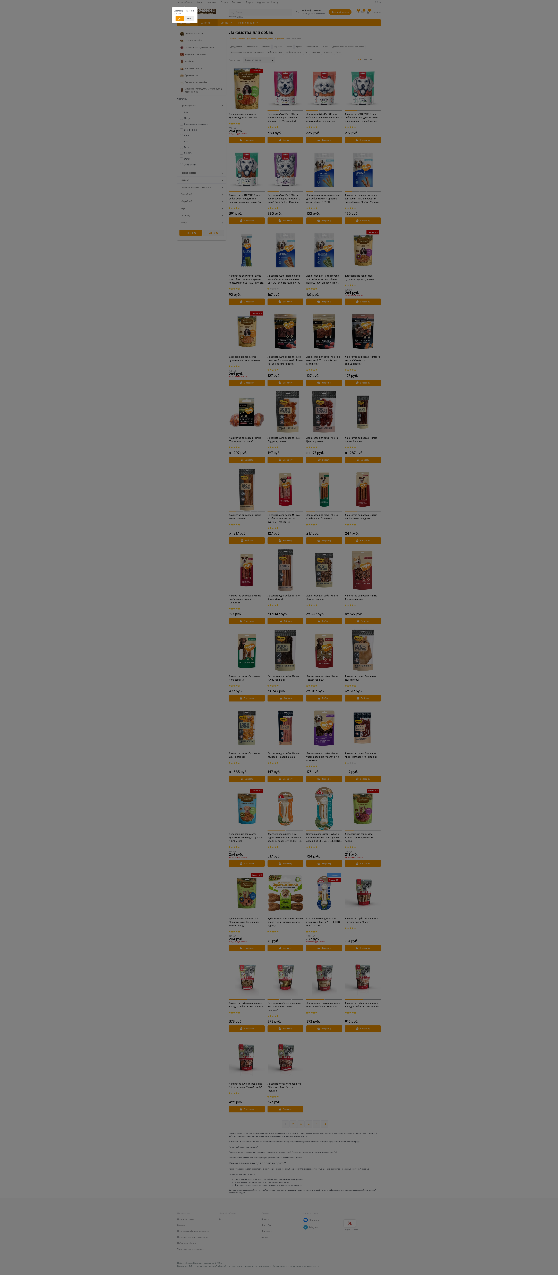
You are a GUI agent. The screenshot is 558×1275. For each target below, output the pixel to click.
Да (179, 18)
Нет (189, 18)
